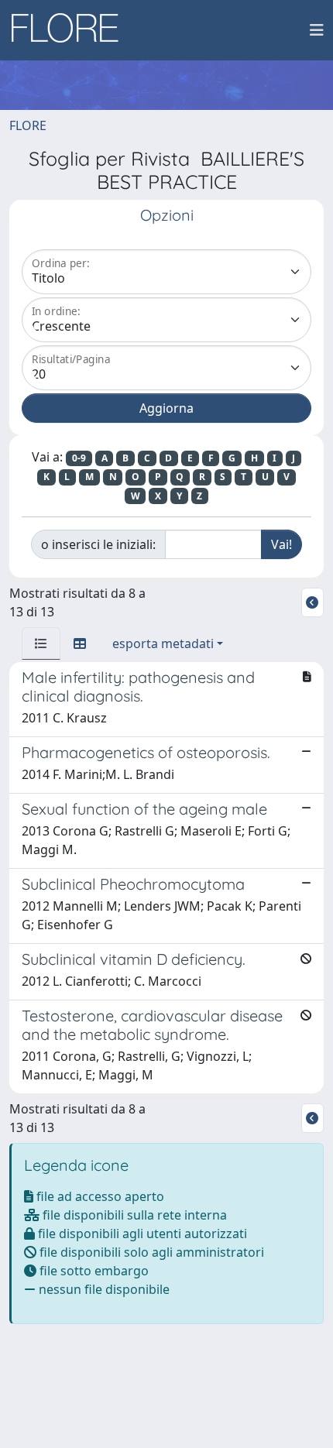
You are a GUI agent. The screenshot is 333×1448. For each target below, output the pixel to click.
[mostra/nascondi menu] (317, 30)
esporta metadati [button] (163, 643)
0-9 (79, 458)
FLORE (27, 125)
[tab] (41, 643)
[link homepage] (70, 30)
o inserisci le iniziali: (98, 544)
